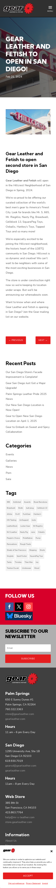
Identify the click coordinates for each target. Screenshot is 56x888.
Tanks (9, 562)
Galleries (11, 460)
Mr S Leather (12, 532)
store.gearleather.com (18, 822)
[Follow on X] (19, 607)
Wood (36, 568)
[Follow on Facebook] (9, 607)
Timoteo (18, 562)
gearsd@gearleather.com (20, 765)
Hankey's (37, 514)
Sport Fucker (22, 556)
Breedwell (11, 508)
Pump (38, 538)
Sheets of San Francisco (16, 550)
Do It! (17, 514)
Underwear (26, 568)
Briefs (20, 508)
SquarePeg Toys (36, 556)
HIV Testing (11, 520)
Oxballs (41, 532)
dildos (9, 514)
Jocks (34, 520)
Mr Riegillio (38, 526)
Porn (8, 473)
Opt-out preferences (16, 883)
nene (33, 532)
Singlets (10, 556)
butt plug (30, 508)
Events (10, 454)
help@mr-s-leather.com (19, 817)
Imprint (45, 883)
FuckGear (26, 514)
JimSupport (24, 520)
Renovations (12, 544)
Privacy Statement (33, 883)
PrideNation (28, 538)
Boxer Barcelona (40, 502)
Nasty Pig (24, 532)
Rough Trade (25, 544)
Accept (28, 875)
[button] (51, 851)
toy (37, 562)
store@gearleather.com (19, 714)
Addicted (17, 502)
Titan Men (29, 562)
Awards (27, 502)
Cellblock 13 (42, 508)
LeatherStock (12, 526)
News (9, 467)
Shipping (33, 550)
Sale (8, 479)
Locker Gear (25, 526)
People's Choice (13, 538)
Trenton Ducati (13, 568)
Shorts (42, 550)
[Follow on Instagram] (28, 607)
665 (8, 502)
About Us (11, 840)
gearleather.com (15, 719)
